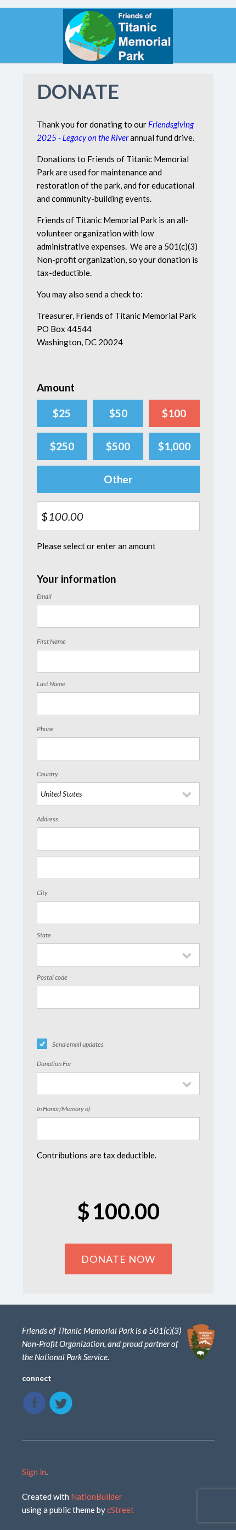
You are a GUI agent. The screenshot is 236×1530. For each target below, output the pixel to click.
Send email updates (78, 1044)
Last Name (51, 684)
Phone (45, 729)
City (42, 892)
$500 (118, 446)
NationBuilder (96, 1496)
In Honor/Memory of (64, 1108)
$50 (118, 413)
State (44, 935)
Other (118, 479)
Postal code (52, 977)
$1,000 (174, 446)
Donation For (54, 1063)
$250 (62, 446)
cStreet (120, 1510)
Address (47, 819)
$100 (174, 413)
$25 (62, 413)
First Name (51, 641)
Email (44, 596)
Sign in (34, 1472)
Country (47, 774)
